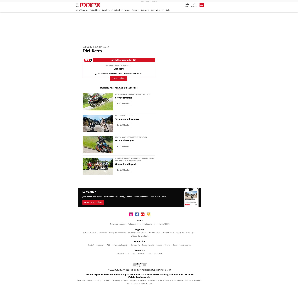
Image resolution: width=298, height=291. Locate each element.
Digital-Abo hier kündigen (185, 233)
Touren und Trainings (117, 224)
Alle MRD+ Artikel (82, 10)
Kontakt (91, 245)
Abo (142, 1)
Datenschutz (135, 245)
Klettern (143, 280)
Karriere (159, 245)
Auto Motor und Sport (95, 280)
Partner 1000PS (164, 224)
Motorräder (94, 10)
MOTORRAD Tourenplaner (137, 233)
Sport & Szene (156, 10)
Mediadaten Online (134, 224)
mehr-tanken (152, 280)
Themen (167, 245)
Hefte (147, 1)
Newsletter (103, 233)
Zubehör (117, 10)
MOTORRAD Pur (168, 233)
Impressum (100, 245)
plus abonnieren (118, 78)
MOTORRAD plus (154, 233)
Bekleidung (106, 10)
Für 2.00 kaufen (123, 103)
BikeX (108, 280)
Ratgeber (144, 10)
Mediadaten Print (150, 224)
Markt (168, 10)
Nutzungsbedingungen (120, 245)
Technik (127, 10)
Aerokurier (81, 280)
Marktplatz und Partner (117, 233)
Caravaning (116, 280)
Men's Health (164, 280)
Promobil (197, 280)
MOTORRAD (121, 254)
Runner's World (132, 284)
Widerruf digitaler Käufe (139, 236)
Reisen (134, 10)
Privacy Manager (148, 245)
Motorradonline (177, 280)
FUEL (149, 254)
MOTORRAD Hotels (89, 233)
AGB (108, 245)
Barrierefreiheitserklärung (182, 245)
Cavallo (125, 280)
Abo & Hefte (158, 254)
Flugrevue (133, 280)
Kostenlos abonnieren (93, 202)
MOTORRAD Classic (138, 254)
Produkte (154, 1)
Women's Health (146, 284)
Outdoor (188, 280)
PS (128, 254)
